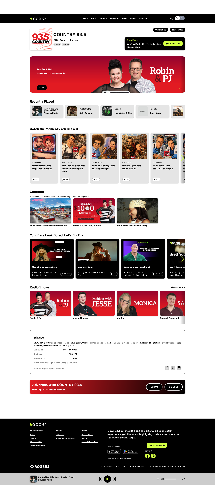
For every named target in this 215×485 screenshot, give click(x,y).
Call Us (154, 386)
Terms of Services (137, 466)
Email (74, 358)
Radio (93, 18)
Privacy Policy (106, 466)
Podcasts (114, 18)
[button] (94, 307)
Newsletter (177, 30)
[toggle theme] (180, 18)
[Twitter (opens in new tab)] (173, 368)
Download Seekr (87, 435)
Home (85, 18)
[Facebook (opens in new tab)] (167, 368)
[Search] (171, 18)
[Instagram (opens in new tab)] (179, 368)
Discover (142, 18)
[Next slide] (182, 74)
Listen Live (174, 43)
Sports (132, 18)
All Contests (60, 435)
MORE (41, 87)
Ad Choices (120, 466)
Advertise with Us (36, 442)
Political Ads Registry (37, 445)
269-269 (73, 354)
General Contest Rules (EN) (65, 438)
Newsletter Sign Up (157, 445)
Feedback (85, 438)
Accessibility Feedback (90, 442)
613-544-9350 (70, 349)
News (124, 18)
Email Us (173, 386)
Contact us (160, 30)
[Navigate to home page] (38, 18)
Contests (103, 18)
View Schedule (178, 287)
